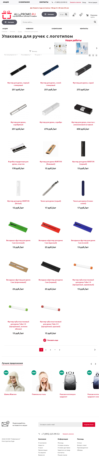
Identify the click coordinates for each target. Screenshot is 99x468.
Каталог (51, 14)
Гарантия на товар (64, 450)
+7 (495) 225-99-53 (60, 2)
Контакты (43, 2)
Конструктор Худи (8, 441)
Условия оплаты (63, 445)
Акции (6, 2)
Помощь (80, 439)
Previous (91, 364)
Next (95, 364)
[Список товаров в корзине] (92, 16)
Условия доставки (64, 448)
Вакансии (41, 455)
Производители (82, 448)
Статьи (79, 443)
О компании (24, 2)
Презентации (42, 450)
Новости (41, 445)
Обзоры (80, 450)
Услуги (40, 448)
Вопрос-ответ (82, 445)
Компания (42, 439)
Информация (63, 439)
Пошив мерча (62, 455)
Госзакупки (42, 452)
